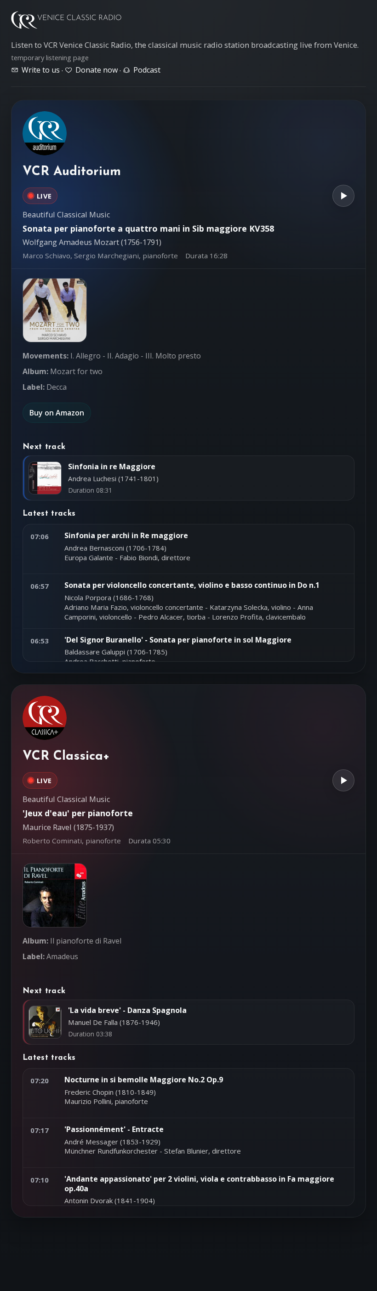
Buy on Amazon (56, 413)
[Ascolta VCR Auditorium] (343, 196)
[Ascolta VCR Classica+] (343, 780)
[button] (55, 310)
